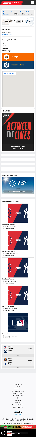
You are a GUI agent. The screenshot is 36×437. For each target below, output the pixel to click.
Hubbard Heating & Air (22, 191)
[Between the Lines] (18, 128)
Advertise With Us (18, 393)
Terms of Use (18, 389)
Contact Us (18, 384)
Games (13, 12)
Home (5, 12)
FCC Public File (18, 396)
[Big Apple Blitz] (18, 427)
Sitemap (18, 400)
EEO (18, 398)
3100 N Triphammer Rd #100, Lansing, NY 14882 (22, 419)
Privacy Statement (18, 391)
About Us (18, 402)
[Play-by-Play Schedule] (18, 213)
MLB (18, 355)
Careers (18, 386)
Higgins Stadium (7, 34)
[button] (32, 2)
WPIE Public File (18, 407)
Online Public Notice (18, 405)
